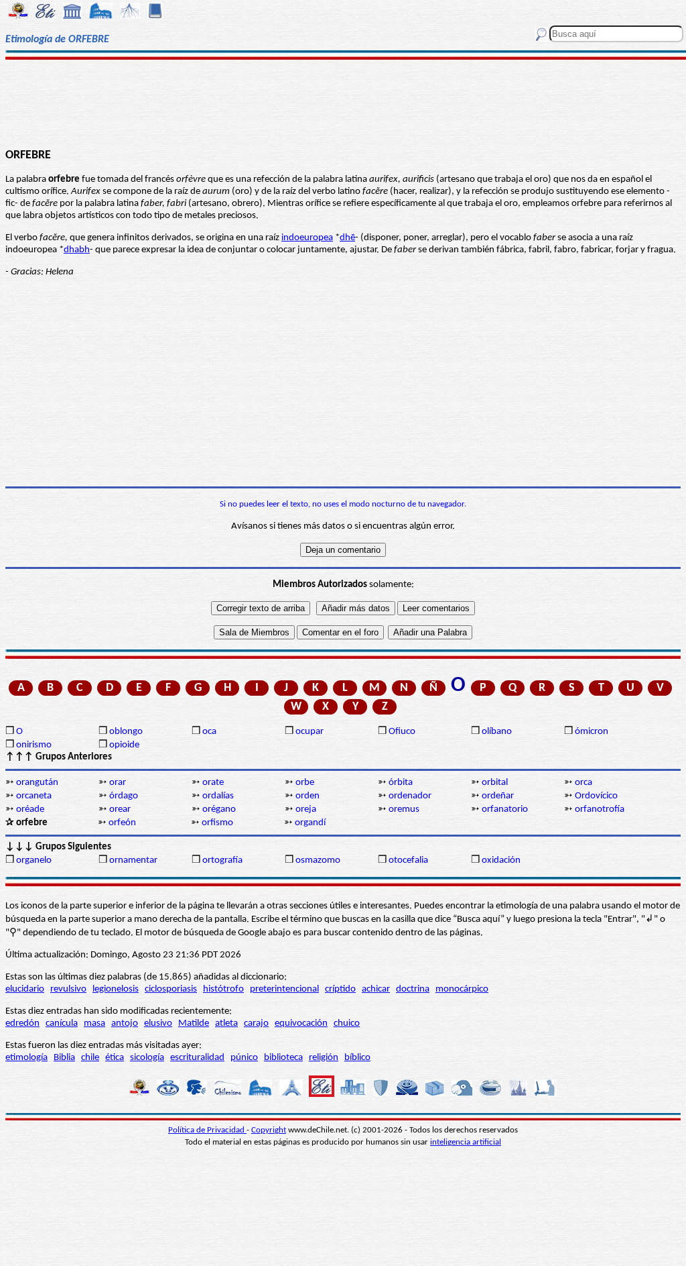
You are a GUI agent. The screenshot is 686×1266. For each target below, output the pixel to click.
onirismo (34, 745)
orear (120, 809)
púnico (244, 1058)
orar (117, 783)
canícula (62, 1023)
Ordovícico (596, 796)
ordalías (218, 796)
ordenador (410, 796)
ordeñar (498, 796)
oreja (305, 809)
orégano (219, 809)
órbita (401, 783)
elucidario (24, 989)
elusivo (158, 1023)
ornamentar (133, 860)
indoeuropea (307, 238)
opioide (124, 745)
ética (114, 1058)
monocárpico (461, 989)
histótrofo (223, 989)
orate (213, 783)
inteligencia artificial (465, 1142)
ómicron (591, 732)
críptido (340, 989)
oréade (30, 809)
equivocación (301, 1023)
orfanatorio (505, 809)
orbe (304, 783)
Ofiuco (402, 732)
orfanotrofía (599, 809)
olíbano (497, 732)
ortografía (222, 860)
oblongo (126, 732)
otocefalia (408, 860)
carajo (256, 1023)
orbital (495, 783)
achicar (376, 989)
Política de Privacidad (207, 1130)
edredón (22, 1023)
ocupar (309, 732)
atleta (226, 1023)
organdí (310, 823)
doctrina (412, 989)
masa (94, 1023)
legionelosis (115, 989)
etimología (26, 1058)
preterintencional (284, 989)
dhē (347, 238)
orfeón (122, 823)
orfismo (217, 823)
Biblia (64, 1058)
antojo (124, 1023)
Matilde (193, 1023)
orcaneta (34, 796)
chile (90, 1058)
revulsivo (68, 989)
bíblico (357, 1058)
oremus (404, 809)
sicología (147, 1058)
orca (583, 783)
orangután (37, 783)
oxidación (501, 860)
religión (323, 1058)
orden (307, 796)
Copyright (268, 1130)
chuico (347, 1023)
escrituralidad (197, 1058)
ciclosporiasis (171, 989)
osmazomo (317, 860)
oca (209, 732)
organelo (34, 860)
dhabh (77, 250)
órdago (123, 796)
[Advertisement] (343, 102)
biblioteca (283, 1058)
